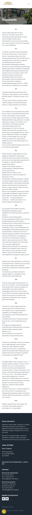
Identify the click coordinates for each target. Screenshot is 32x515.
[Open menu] (28, 4)
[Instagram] (7, 498)
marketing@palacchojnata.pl (10, 490)
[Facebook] (3, 498)
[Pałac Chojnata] (8, 3)
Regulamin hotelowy (18, 510)
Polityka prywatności (7, 510)
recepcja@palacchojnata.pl (10, 478)
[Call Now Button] (4, 511)
